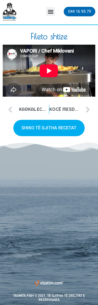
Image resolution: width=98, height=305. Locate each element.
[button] (50, 11)
